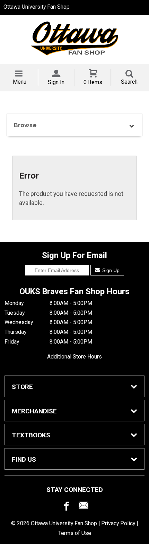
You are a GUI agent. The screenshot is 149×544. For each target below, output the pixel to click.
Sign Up (110, 270)
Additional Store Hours (74, 356)
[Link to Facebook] (65, 507)
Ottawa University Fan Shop (36, 6)
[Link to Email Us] (83, 507)
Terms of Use (74, 533)
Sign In (56, 82)
